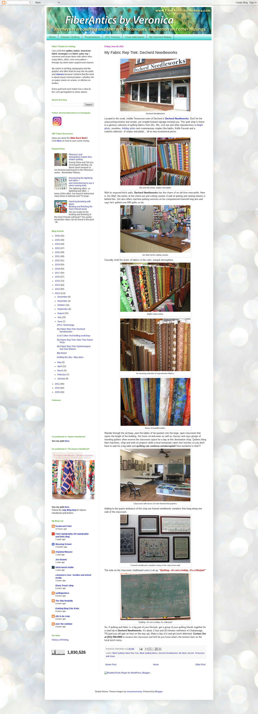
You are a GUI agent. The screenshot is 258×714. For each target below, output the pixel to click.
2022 (57, 252)
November (62, 301)
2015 (57, 281)
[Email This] (146, 649)
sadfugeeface (62, 593)
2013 (57, 289)
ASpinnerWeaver (63, 552)
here (59, 141)
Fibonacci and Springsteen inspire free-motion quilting (80, 157)
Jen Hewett (61, 559)
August (61, 313)
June (60, 321)
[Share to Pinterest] (160, 649)
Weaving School (63, 544)
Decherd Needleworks (177, 118)
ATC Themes (112, 37)
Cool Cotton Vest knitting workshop (73, 335)
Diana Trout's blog (64, 585)
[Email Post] (140, 649)
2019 (57, 264)
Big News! (62, 353)
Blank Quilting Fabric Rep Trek (126, 653)
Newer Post (110, 664)
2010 (57, 388)
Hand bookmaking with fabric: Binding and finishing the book (80, 205)
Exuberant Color (63, 526)
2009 (57, 392)
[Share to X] (153, 649)
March (60, 370)
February (62, 374)
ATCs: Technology (65, 325)
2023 (57, 248)
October (61, 305)
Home (52, 37)
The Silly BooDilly (64, 601)
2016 (57, 277)
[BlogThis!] (150, 649)
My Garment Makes (160, 37)
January (61, 378)
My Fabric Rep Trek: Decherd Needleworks (71, 330)
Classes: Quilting (70, 37)
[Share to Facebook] (156, 649)
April (59, 366)
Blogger (159, 691)
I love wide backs (134, 37)
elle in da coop (62, 616)
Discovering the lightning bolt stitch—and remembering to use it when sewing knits (81, 182)
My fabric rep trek (186, 653)
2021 (57, 256)
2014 (57, 285)
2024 (57, 244)
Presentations (92, 37)
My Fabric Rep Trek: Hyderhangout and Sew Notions (73, 347)
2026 (57, 236)
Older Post (200, 664)
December (62, 297)
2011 (57, 384)
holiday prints (128, 128)
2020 (57, 260)
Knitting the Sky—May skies (70, 357)
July (59, 317)
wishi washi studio (64, 567)
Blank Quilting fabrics (149, 653)
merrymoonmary (134, 691)
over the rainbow (63, 624)
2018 (57, 269)
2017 (57, 273)
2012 (57, 293)
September (62, 309)
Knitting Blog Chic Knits (67, 608)
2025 (57, 240)
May (59, 362)
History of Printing (60, 640)
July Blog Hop (69, 510)
